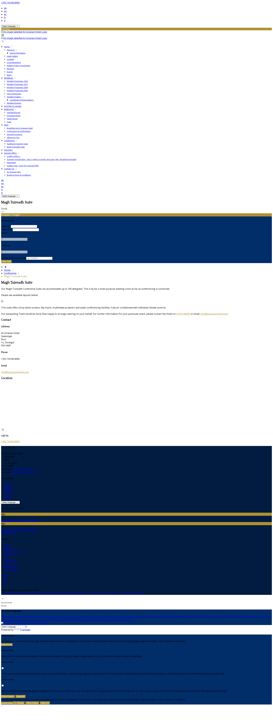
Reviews (10, 68)
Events (10, 72)
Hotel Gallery (12, 56)
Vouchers (8, 150)
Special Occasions (14, 134)
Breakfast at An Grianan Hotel (20, 128)
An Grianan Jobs (14, 172)
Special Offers (10, 153)
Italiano (8, 496)
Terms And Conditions (131, 593)
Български (154, 616)
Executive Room (13, 115)
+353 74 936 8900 (10, 2)
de (5, 8)
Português (34, 620)
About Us (11, 50)
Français (8, 493)
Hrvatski (197, 616)
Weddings (9, 78)
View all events (9, 533)
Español (8, 490)
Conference (9, 140)
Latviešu (105, 616)
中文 (131, 620)
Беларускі (165, 616)
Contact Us (9, 168)
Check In (5, 226)
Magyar (188, 616)
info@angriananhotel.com (214, 313)
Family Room (12, 118)
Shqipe (99, 620)
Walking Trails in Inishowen (18, 65)
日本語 (17, 620)
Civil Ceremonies (14, 93)
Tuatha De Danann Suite (17, 143)
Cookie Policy (110, 593)
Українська (7, 620)
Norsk (240, 616)
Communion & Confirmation (19, 131)
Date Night (11, 162)
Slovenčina (122, 620)
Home (7, 46)
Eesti (66, 616)
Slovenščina (109, 620)
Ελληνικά (58, 616)
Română (72, 620)
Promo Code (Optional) (13, 258)
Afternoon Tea (13, 137)
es (5, 14)
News (9, 75)
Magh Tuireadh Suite (16, 147)
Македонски (118, 616)
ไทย (268, 616)
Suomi (79, 616)
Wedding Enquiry (14, 103)
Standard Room (13, 112)
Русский (63, 620)
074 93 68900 (183, 313)
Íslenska (232, 616)
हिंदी (182, 616)
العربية (73, 616)
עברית (225, 616)
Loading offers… (14, 156)
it (4, 20)
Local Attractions (14, 62)
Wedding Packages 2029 (17, 90)
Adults (4, 232)
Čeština (176, 616)
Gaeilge (88, 616)
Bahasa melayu (133, 616)
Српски (91, 620)
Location (10, 59)
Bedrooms (9, 109)
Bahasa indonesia (211, 616)
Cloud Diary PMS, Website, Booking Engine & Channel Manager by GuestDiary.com (45, 593)
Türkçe (261, 616)
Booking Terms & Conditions (19, 175)
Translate (25, 629)
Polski (44, 620)
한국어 (24, 620)
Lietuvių (96, 616)
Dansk (49, 616)
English (8, 487)
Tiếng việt (53, 620)
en (5, 11)
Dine (6, 125)
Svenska (82, 620)
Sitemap (96, 593)
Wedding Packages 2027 (17, 84)
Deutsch (8, 484)
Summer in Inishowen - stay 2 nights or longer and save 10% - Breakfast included (41, 159)
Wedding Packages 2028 (17, 87)
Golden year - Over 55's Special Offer (23, 165)
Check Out (6, 229)
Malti (145, 616)
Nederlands (251, 616)
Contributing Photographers (22, 100)
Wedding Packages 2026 (17, 81)
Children (5, 245)
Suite (9, 122)
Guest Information (17, 53)
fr (5, 17)
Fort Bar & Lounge (12, 106)
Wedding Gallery (14, 97)
